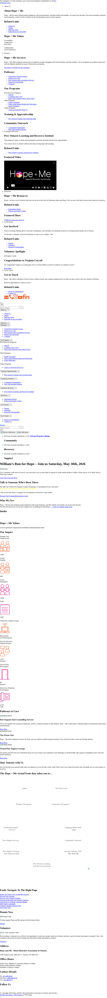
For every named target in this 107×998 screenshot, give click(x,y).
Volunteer (11, 245)
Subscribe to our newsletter (17, 32)
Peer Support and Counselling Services (21, 80)
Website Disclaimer (6, 995)
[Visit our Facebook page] (1, 991)
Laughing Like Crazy (15, 97)
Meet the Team (13, 30)
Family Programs (14, 102)
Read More (8, 268)
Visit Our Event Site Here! (8, 478)
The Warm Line (9, 894)
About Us (11, 26)
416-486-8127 (8, 980)
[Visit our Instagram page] (11, 991)
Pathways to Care (14, 78)
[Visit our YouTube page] (4, 991)
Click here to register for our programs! (17, 67)
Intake (2, 894)
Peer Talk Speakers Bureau (17, 129)
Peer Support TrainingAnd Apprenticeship (10, 899)
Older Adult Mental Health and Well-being (22, 104)
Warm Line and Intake (15, 82)
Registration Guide (22, 496)
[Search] (21, 307)
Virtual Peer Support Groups (17, 76)
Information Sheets (14, 209)
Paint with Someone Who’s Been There (21, 98)
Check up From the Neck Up (18, 110)
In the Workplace (14, 106)
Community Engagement (16, 128)
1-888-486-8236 (11, 978)
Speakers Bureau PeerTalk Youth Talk (10, 907)
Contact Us (12, 293)
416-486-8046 (7, 976)
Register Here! (5, 496)
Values (10, 28)
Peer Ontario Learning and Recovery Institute (23, 153)
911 (55, 1)
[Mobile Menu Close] (2, 304)
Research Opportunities (16, 247)
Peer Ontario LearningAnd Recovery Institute (14, 901)
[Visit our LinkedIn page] (7, 991)
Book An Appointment (15, 291)
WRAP (10, 95)
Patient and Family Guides (17, 211)
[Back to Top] (53, 997)
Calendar (11, 84)
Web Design (18, 995)
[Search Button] (1, 430)
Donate (10, 243)
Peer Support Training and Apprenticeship (22, 119)
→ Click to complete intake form (61, 507)
